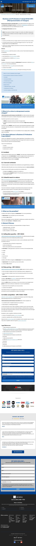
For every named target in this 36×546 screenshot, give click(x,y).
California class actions (22, 320)
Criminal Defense (4, 14)
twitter (18, 541)
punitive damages (11, 319)
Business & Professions (11, 14)
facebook (14, 541)
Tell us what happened (6, 366)
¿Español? (4, 508)
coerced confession (13, 56)
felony (32, 62)
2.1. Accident (6, 77)
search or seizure (16, 58)
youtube (21, 541)
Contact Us (22, 508)
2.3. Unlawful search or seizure (8, 80)
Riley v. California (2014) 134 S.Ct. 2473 (11, 328)
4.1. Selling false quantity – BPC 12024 (9, 86)
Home (3, 507)
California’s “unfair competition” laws (7, 297)
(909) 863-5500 (6, 527)
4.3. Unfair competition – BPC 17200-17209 (10, 90)
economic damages (17, 315)
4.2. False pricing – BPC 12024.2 (8, 88)
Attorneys (22, 507)
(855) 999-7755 (20, 499)
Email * (3, 360)
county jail (11, 65)
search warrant (15, 191)
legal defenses (6, 50)
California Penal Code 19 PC (8, 333)
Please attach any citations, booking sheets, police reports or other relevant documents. (16, 372)
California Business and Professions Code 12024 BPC (11, 236)
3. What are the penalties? (7, 82)
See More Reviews (18, 451)
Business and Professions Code (12, 339)
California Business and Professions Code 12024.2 (10, 269)
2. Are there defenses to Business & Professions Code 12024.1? (12, 75)
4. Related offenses (6, 84)
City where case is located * (6, 363)
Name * (3, 354)
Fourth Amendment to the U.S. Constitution (10, 179)
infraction (4, 63)
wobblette (14, 278)
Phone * (3, 357)
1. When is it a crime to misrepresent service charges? (11, 73)
